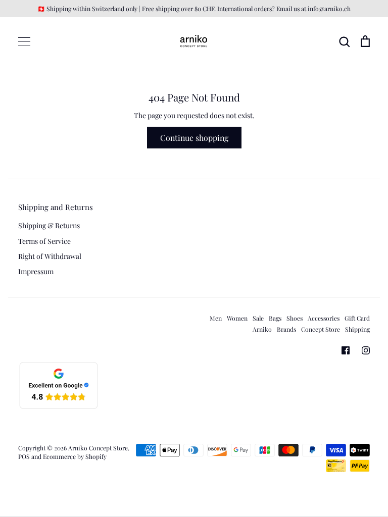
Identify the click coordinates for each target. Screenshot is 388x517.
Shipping (357, 329)
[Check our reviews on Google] (58, 407)
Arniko (262, 329)
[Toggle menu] (24, 41)
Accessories (324, 318)
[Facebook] (345, 350)
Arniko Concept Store (98, 448)
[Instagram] (366, 350)
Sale (258, 318)
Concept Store (320, 329)
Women (237, 318)
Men (216, 318)
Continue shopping (194, 137)
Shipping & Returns (49, 225)
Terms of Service (44, 241)
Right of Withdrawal (49, 256)
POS (24, 456)
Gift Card (357, 318)
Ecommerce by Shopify (75, 456)
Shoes (294, 318)
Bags (275, 318)
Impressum (36, 271)
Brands (286, 329)
